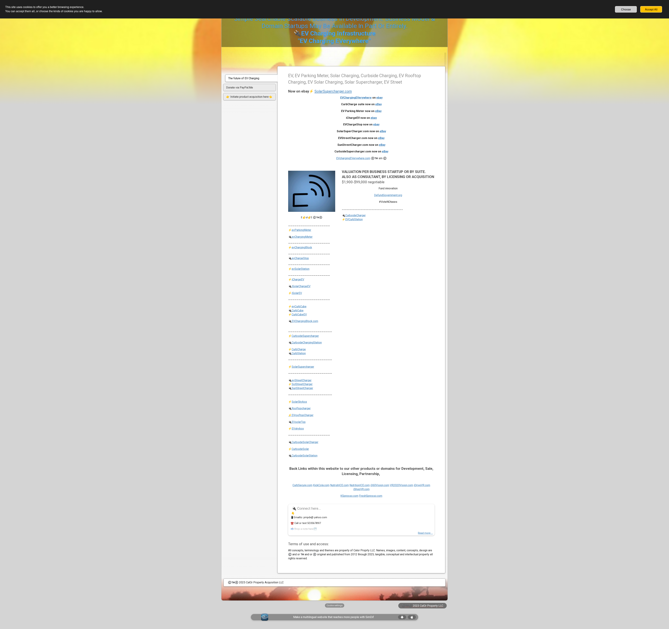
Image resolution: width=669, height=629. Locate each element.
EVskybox (298, 428)
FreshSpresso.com (370, 495)
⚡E (290, 415)
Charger (308, 415)
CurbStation (299, 353)
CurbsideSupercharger (305, 336)
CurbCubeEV (299, 314)
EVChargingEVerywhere (356, 97)
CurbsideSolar (300, 449)
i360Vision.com (379, 485)
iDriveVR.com (422, 485)
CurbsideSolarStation (304, 455)
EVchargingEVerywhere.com (353, 158)
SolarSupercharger (303, 366)
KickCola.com (321, 485)
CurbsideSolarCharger (305, 442)
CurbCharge (299, 349)
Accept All (651, 9)
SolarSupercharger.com (333, 91)
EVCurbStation (354, 219)
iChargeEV (298, 279)
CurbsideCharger (355, 215)
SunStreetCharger (302, 388)
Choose (626, 9)
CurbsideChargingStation (307, 342)
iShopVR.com (361, 489)
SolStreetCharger (302, 384)
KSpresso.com (349, 495)
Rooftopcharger (301, 408)
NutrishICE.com (339, 485)
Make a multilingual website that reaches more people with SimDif (333, 617)
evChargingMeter (302, 236)
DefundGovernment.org (388, 195)
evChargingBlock (302, 247)
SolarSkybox (299, 401)
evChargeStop (300, 258)
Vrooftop (298, 415)
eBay (378, 104)
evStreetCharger (302, 380)
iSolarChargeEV (301, 286)
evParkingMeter (301, 230)
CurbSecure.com (302, 485)
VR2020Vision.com (401, 485)
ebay (379, 97)
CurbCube (297, 310)
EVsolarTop (299, 422)
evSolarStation (300, 269)
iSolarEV (297, 293)
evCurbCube (299, 306)
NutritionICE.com (359, 485)
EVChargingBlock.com (305, 321)
